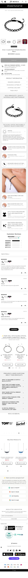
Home (6, 10)
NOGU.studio (14, 1)
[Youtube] (20, 550)
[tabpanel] (7, 423)
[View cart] (26, 1)
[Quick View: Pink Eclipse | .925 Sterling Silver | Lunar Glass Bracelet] (21, 465)
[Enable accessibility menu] (5, 1)
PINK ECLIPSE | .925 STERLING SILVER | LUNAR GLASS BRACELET (21, 458)
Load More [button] (14, 329)
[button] (8, 240)
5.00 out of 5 (17, 236)
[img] (4, 259)
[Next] (25, 25)
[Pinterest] (16, 550)
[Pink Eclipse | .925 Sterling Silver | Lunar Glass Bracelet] (21, 449)
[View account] (22, 1)
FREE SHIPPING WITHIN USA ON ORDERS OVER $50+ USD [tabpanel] (14, 6)
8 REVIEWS (17, 53)
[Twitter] (10, 550)
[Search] (2, 1)
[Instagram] (13, 550)
